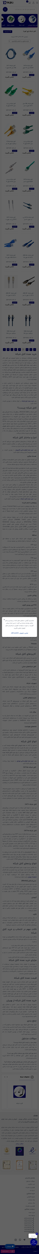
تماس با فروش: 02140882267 (19, 633)
